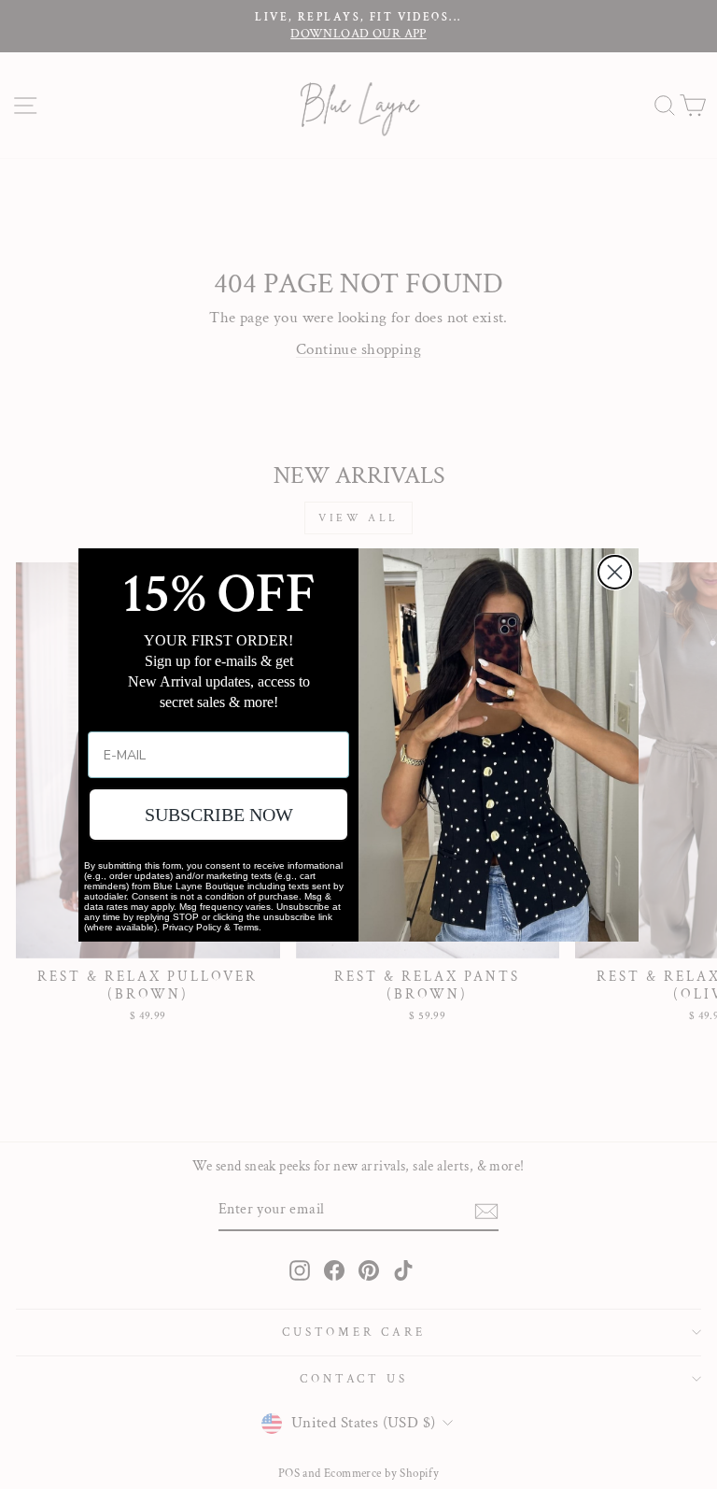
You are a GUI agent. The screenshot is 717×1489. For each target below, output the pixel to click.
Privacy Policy (191, 927)
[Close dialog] (614, 572)
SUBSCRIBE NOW (219, 814)
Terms (246, 927)
